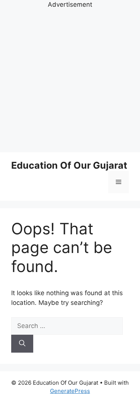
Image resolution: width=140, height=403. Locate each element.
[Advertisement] (70, 80)
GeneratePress (70, 390)
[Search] (22, 344)
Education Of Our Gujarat (69, 165)
